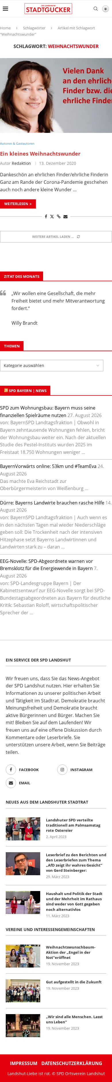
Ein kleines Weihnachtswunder (40, 153)
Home (5, 27)
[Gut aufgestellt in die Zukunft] (23, 990)
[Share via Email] (65, 216)
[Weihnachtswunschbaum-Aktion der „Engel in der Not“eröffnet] (23, 956)
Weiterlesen (16, 203)
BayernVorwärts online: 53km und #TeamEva (48, 466)
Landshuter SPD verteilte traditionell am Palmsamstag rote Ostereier (73, 825)
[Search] (96, 8)
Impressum (23, 1063)
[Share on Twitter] (52, 216)
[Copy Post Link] (59, 216)
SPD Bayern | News (28, 390)
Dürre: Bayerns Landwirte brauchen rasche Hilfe (52, 503)
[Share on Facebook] (46, 216)
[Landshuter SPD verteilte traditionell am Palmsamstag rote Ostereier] (23, 828)
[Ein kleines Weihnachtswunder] (56, 95)
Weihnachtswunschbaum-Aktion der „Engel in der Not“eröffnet (70, 952)
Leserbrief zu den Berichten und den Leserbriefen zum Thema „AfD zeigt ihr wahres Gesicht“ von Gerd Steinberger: (76, 862)
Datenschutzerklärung (71, 1063)
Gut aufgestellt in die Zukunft (74, 981)
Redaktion (21, 163)
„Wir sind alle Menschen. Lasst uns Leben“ (74, 1019)
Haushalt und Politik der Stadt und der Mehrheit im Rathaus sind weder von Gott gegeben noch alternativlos (74, 901)
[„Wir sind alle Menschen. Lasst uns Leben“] (23, 1025)
